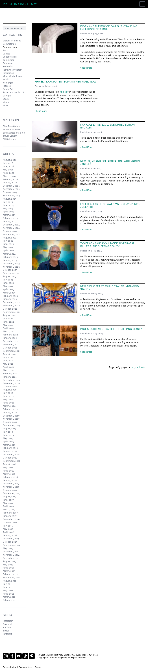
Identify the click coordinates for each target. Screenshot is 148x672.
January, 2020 (10, 412)
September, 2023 (12, 273)
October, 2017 (10, 490)
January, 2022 (10, 338)
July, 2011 (8, 584)
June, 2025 (8, 205)
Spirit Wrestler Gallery (14, 132)
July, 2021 (8, 357)
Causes (6, 53)
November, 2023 (11, 267)
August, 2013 (9, 561)
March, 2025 (9, 215)
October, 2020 (10, 386)
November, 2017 (11, 487)
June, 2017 (8, 500)
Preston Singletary (20, 4)
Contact (38, 667)
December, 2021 (11, 341)
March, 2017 (9, 509)
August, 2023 (9, 276)
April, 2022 (8, 328)
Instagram (8, 621)
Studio (6, 99)
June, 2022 (8, 322)
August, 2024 (9, 237)
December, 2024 (11, 224)
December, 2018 (11, 454)
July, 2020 (8, 393)
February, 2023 (10, 296)
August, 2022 (9, 315)
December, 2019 (11, 415)
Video (6, 102)
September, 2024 (12, 234)
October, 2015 (10, 542)
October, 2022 (10, 308)
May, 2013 (8, 564)
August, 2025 (9, 198)
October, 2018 (10, 457)
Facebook (8, 624)
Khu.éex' (64, 92)
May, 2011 (8, 590)
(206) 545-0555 (90, 654)
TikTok (6, 630)
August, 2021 (9, 354)
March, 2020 (9, 406)
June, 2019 (8, 435)
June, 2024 (8, 244)
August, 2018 (9, 464)
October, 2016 (10, 522)
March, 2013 (9, 571)
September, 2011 (11, 577)
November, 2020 (11, 383)
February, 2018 (10, 477)
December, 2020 (11, 380)
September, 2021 (11, 351)
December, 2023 (11, 263)
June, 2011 (8, 587)
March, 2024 (9, 253)
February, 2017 (10, 512)
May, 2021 (8, 363)
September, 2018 (12, 461)
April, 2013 (8, 567)
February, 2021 (10, 373)
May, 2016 (8, 529)
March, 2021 (9, 370)
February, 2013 (10, 574)
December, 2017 (11, 483)
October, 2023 (10, 270)
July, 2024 (8, 240)
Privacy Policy (9, 667)
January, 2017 (10, 516)
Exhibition (8, 66)
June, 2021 (8, 360)
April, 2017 (8, 506)
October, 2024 (10, 231)
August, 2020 (10, 389)
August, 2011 (9, 580)
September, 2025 (12, 195)
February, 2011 (10, 600)
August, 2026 (9, 160)
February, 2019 (10, 448)
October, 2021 (10, 347)
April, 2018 (8, 470)
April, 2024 (8, 250)
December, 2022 (11, 302)
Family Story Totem (12, 69)
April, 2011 (8, 593)
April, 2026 (8, 173)
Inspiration (8, 73)
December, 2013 (11, 558)
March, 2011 (9, 597)
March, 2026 (9, 176)
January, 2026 (10, 182)
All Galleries (9, 139)
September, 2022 (12, 312)
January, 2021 (10, 377)
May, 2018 (8, 467)
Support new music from (47, 92)
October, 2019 (10, 422)
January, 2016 (10, 535)
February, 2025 (10, 218)
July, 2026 (8, 163)
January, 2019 (10, 451)
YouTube (7, 627)
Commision (8, 60)
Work (5, 105)
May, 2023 (8, 286)
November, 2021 (11, 344)
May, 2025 (8, 208)
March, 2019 (9, 445)
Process (7, 86)
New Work (8, 82)
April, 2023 (8, 289)
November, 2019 (11, 418)
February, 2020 (10, 409)
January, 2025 (10, 221)
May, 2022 (8, 325)
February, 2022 (10, 334)
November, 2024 (11, 228)
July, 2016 (8, 525)
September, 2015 (11, 545)
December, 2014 (11, 551)
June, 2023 (8, 283)
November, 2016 (11, 519)
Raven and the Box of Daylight (13, 93)
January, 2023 (10, 299)
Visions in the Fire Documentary (12, 42)
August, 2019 (9, 428)
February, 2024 (10, 257)
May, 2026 (8, 169)
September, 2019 (11, 425)
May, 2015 (8, 548)
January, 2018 (10, 480)
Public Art (8, 89)
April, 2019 (8, 441)
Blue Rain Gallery (11, 126)
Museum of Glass (11, 129)
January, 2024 (10, 260)
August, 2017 (9, 496)
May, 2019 (8, 438)
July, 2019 (8, 432)
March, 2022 (9, 331)
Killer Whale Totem (12, 76)
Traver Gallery (10, 136)
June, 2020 (8, 396)
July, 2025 (8, 202)
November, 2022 (11, 305)
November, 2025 (11, 189)
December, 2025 (11, 185)
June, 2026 (8, 166)
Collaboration (10, 56)
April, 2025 (8, 211)
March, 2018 (9, 474)
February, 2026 (10, 179)
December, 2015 (11, 538)
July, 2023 (8, 279)
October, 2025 (10, 192)
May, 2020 (8, 399)
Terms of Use (25, 667)
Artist (5, 50)
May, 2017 (8, 503)
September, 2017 (11, 493)
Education (8, 63)
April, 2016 (8, 532)
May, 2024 (8, 247)
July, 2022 (8, 318)
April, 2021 (8, 367)
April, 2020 (8, 402)
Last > (142, 367)
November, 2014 (11, 555)
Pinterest (7, 634)
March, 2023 (9, 292)
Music (6, 79)
